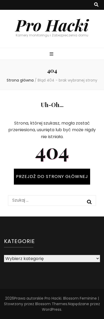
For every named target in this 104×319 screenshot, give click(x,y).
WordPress (51, 309)
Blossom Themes (51, 304)
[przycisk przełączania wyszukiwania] (96, 4)
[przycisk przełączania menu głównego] (52, 54)
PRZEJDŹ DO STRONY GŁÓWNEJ (52, 176)
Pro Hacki (52, 24)
